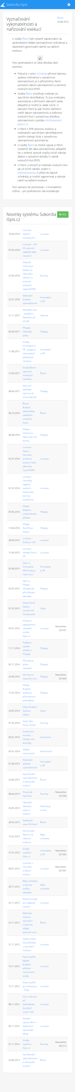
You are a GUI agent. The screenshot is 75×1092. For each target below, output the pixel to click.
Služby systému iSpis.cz (27, 852)
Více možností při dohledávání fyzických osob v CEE (30, 1004)
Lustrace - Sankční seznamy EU (29, 234)
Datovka (44, 315)
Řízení (60, 17)
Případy (44, 331)
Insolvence (45, 737)
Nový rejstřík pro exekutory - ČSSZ (30, 986)
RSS (64, 214)
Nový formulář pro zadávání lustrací (30, 902)
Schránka (42, 73)
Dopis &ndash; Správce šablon (30, 710)
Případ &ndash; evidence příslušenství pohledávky (29, 693)
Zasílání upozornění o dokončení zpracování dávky (29, 1026)
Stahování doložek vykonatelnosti (30, 299)
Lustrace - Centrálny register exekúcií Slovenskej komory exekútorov (28, 488)
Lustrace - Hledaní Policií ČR (30, 552)
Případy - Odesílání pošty (27, 331)
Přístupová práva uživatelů (28, 664)
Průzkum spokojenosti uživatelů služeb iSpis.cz (29, 628)
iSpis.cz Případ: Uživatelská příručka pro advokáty (29, 588)
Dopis (43, 608)
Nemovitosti (46, 751)
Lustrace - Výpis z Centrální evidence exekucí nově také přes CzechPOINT (29, 459)
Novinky (44, 275)
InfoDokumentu (26, 172)
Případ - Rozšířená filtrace (28, 528)
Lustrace (44, 233)
